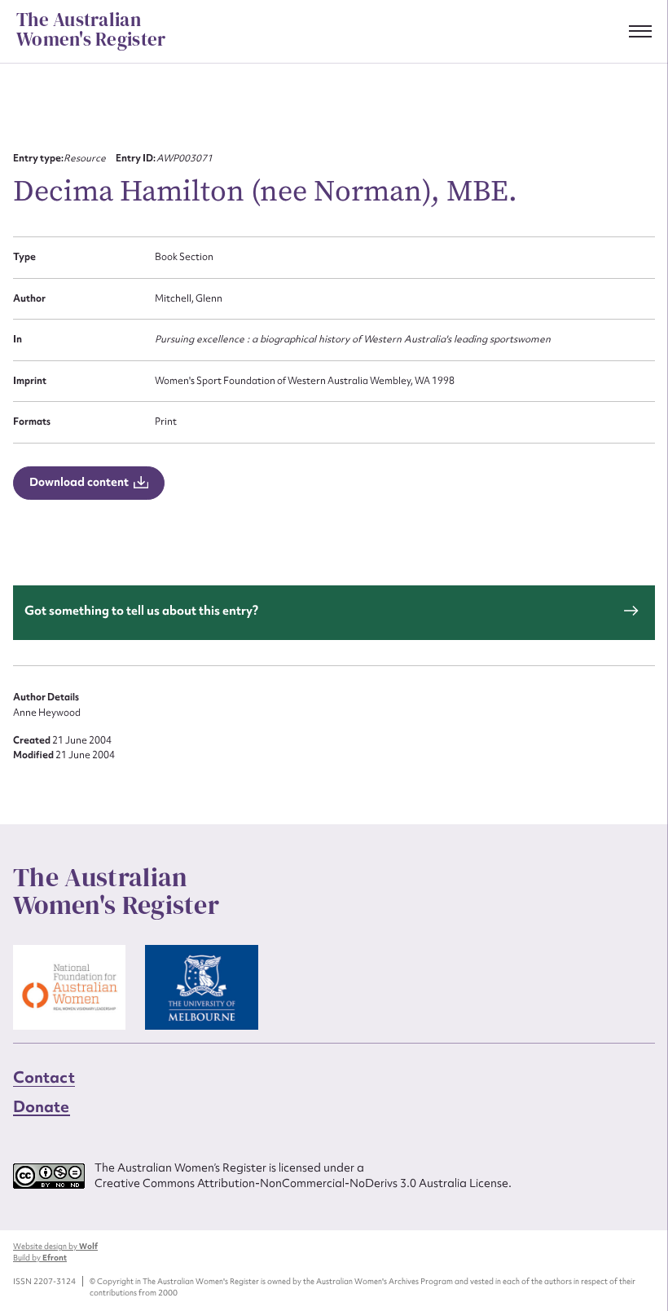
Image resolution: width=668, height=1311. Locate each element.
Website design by (55, 1246)
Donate (41, 1106)
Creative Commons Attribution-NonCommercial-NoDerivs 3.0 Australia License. (303, 1183)
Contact (44, 1077)
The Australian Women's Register (90, 30)
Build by (40, 1257)
